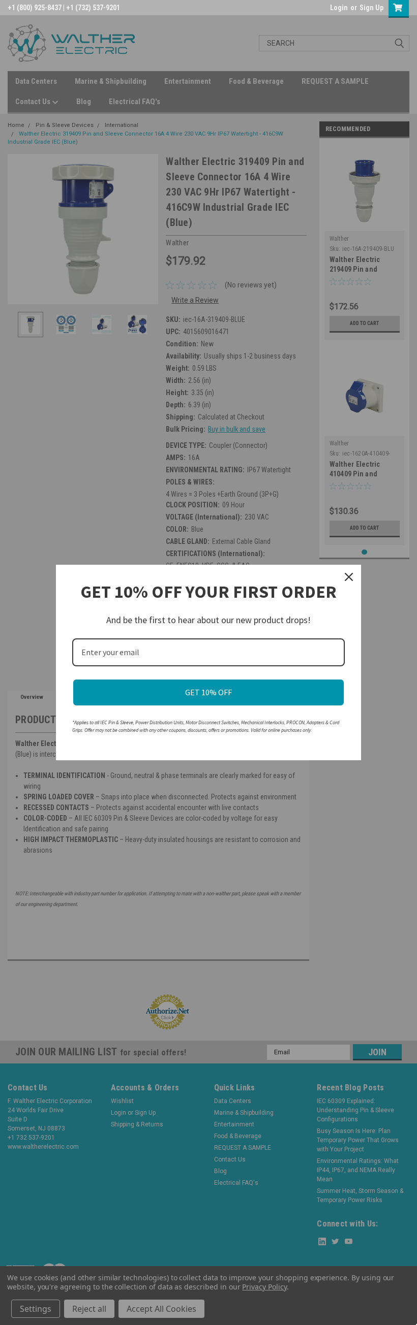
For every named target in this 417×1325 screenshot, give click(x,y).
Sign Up (371, 8)
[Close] (349, 577)
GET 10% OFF (208, 692)
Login (339, 8)
